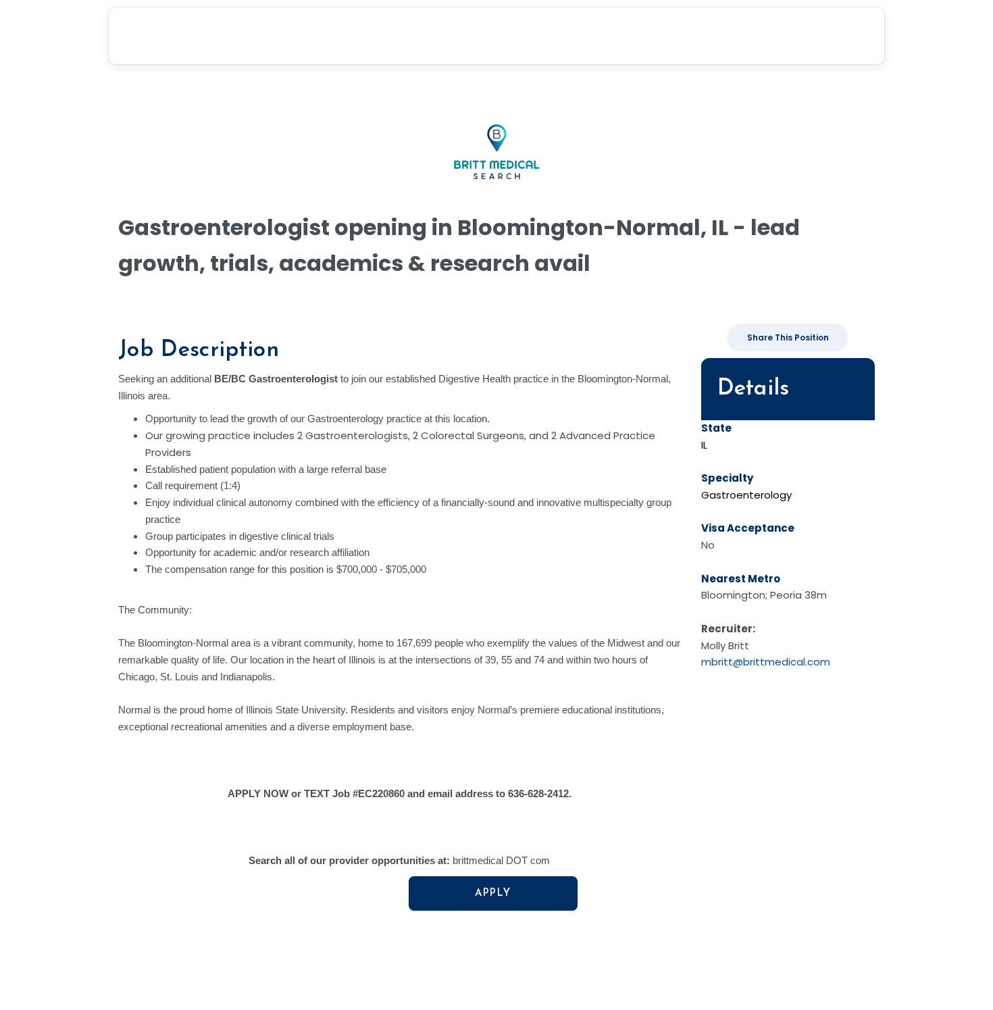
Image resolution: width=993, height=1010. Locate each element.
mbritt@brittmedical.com (765, 662)
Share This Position (788, 337)
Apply (493, 893)
